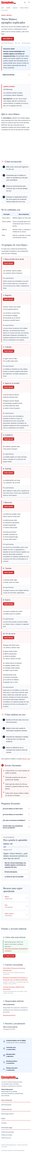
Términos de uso (6, 1138)
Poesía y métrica (24, 7)
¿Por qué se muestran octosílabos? (14, 820)
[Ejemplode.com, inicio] (11, 2)
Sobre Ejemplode (6, 1105)
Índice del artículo (8, 75)
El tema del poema (11, 872)
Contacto (4, 1123)
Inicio (2, 7)
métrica (24, 759)
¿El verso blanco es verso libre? (13, 814)
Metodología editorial (9, 1015)
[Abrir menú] (29, 2)
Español (8, 7)
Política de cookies (6, 1135)
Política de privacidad (7, 1132)
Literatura (15, 7)
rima (28, 759)
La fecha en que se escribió (14, 877)
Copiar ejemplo (8, 263)
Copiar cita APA (10, 956)
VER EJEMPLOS (7, 39)
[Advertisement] (16, 144)
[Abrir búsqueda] (25, 2)
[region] (16, 225)
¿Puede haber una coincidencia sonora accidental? (13, 827)
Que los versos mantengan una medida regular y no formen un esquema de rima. (15, 865)
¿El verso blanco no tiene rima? (13, 808)
